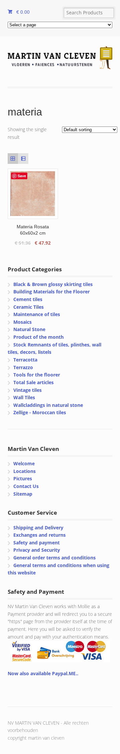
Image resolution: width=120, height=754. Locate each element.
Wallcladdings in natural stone (48, 405)
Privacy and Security (36, 550)
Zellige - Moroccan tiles (39, 412)
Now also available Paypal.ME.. (43, 673)
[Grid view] (13, 158)
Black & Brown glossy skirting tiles (53, 284)
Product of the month (38, 337)
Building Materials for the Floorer (51, 291)
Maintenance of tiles (36, 314)
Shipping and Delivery (38, 527)
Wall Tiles (24, 397)
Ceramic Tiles (28, 307)
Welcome (24, 463)
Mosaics (22, 322)
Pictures (22, 478)
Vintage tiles (27, 390)
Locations (24, 471)
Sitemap (22, 494)
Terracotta (25, 359)
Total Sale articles (33, 382)
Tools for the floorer (36, 374)
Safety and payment (36, 542)
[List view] (23, 158)
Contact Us (26, 486)
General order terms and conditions (54, 557)
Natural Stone (29, 329)
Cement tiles (27, 299)
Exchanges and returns (39, 535)
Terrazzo (23, 367)
